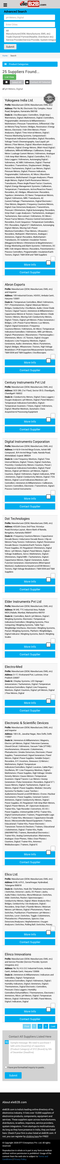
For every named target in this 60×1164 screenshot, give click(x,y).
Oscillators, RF (11, 770)
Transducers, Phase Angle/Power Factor (23, 183)
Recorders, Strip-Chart (15, 906)
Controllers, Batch (22, 616)
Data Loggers (11, 159)
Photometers (18, 334)
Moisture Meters (40, 304)
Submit (10, 46)
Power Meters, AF (20, 805)
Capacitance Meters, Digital (17, 559)
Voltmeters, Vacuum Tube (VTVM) (34, 746)
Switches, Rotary (44, 924)
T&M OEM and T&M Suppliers (33, 254)
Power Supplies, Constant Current (33, 796)
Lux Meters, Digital (41, 168)
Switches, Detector (15, 891)
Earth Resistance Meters (36, 180)
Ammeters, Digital (13, 236)
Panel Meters (47, 399)
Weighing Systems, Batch (32, 633)
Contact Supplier (30, 272)
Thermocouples (46, 334)
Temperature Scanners (15, 405)
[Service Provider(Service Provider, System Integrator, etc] (30, 39)
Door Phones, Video (23, 838)
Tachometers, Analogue (43, 212)
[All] (30, 30)
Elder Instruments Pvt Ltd (23, 601)
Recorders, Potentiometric (42, 248)
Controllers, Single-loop (38, 114)
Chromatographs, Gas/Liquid (32, 141)
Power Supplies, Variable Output (34, 758)
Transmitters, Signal (44, 485)
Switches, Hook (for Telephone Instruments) (34, 888)
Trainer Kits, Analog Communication (21, 835)
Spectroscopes (35, 897)
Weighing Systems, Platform (25, 630)
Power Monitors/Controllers (21, 229)
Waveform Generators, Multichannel (27, 176)
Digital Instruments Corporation (27, 441)
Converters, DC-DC (39, 808)
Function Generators (14, 562)
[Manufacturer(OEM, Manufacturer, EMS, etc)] (30, 33)
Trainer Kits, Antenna (31, 841)
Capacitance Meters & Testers (19, 313)
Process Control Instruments (39, 218)
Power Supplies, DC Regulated (18, 547)
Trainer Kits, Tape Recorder (17, 808)
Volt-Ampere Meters (19, 248)
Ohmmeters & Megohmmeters (38, 242)
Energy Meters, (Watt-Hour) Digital (38, 147)
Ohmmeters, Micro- (13, 337)
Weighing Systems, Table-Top (29, 624)
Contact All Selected (40, 82)
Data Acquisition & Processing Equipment (25, 410)
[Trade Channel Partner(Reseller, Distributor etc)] (30, 36)
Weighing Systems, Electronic (18, 618)
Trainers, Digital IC (29, 844)
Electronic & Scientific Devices (26, 723)
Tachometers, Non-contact (17, 216)
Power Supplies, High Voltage (30, 773)
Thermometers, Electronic (41, 992)
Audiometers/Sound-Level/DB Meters (32, 565)
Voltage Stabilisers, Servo (16, 553)
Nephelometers (32, 921)
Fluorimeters (32, 912)
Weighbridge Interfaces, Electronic (20, 627)
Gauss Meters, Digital (15, 784)
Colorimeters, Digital (15, 829)
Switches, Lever (12, 915)
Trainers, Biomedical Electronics (33, 832)
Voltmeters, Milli (19, 198)
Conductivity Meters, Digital (27, 396)
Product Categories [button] (18, 64)
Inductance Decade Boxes (32, 539)
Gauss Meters (40, 313)
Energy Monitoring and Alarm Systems (22, 245)
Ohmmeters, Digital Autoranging (29, 210)
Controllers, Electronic (23, 485)
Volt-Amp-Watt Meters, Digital (19, 156)
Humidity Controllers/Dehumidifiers (20, 991)
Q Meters (43, 761)
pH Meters (31, 319)
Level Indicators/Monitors (31, 479)
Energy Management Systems (26, 186)
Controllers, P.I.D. (42, 156)
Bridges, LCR (10, 322)
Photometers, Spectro (29, 918)
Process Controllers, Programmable (21, 251)
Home (5, 55)
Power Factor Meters (14, 218)
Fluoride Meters (34, 906)
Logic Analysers (23, 212)
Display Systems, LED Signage (28, 681)
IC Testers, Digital (32, 337)
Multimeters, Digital (33, 117)
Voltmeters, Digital (32, 162)
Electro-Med (13, 666)
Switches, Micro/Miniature (29, 894)
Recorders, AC (11, 192)
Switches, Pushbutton (15, 912)
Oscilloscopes (20, 114)
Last (53, 1026)
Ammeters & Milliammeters (32, 120)
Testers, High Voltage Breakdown (20, 568)
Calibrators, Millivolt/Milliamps (18, 150)
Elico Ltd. (11, 874)
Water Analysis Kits (41, 900)
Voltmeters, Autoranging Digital (33, 159)
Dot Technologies (17, 518)
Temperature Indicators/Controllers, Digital (24, 138)
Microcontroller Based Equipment (27, 820)
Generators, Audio (13, 343)
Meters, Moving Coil (21, 227)
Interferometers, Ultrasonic (17, 749)
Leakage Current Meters (23, 153)
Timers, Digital (18, 319)
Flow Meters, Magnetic (15, 204)
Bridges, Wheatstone (28, 192)
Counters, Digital (12, 473)
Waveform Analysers (42, 144)
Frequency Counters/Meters (27, 536)
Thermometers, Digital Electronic (36, 201)
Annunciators (11, 684)
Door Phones (40, 838)
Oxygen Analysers (37, 177)
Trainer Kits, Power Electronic (30, 823)
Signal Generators (20, 325)
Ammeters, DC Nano (24, 195)
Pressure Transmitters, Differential (33, 123)
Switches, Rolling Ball (25, 924)
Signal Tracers (19, 310)
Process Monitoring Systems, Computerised (25, 135)
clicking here (32, 1136)
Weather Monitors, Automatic (25, 408)
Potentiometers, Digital (20, 304)
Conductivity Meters (24, 464)
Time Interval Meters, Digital (35, 132)
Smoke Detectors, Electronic (32, 752)
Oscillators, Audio (34, 307)
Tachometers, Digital (21, 168)
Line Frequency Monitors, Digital (30, 340)
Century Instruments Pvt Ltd (25, 382)
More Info (30, 264)
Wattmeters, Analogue (36, 233)
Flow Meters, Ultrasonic (36, 230)
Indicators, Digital (20, 1001)
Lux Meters (34, 778)
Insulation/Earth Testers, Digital (34, 544)
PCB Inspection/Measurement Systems (34, 349)
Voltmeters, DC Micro (40, 216)
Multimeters (10, 123)
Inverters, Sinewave (29, 761)
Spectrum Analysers (39, 805)
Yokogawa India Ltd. (19, 100)
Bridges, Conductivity (14, 307)
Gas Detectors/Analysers (24, 207)
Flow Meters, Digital (22, 144)
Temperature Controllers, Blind (28, 302)
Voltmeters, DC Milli (29, 998)
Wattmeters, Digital (14, 117)
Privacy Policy (20, 1159)
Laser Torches (30, 790)
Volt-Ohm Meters (31, 129)
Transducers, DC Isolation (16, 239)
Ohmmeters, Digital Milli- (16, 556)
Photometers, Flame (40, 909)
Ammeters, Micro (30, 343)
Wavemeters (31, 334)
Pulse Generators (46, 319)
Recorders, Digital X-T (19, 225)
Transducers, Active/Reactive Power (35, 189)
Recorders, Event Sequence (17, 221)
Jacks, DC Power (32, 891)
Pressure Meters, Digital (16, 171)
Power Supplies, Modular (31, 787)
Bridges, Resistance (37, 126)
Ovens (44, 793)
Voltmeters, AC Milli (14, 162)
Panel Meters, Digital (39, 550)
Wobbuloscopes (12, 844)
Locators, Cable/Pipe (42, 767)
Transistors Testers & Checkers (19, 826)
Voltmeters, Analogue (45, 153)
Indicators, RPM (47, 473)
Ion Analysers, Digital (35, 903)
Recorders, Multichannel (34, 236)
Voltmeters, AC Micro (29, 174)
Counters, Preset (43, 464)
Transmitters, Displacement (28, 165)
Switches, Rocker (19, 897)
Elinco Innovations (18, 954)
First (26, 1026)
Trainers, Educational (45, 826)
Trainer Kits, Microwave (22, 817)
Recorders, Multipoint (14, 233)
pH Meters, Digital (13, 147)
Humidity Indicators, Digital (17, 983)
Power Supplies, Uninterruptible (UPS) (22, 811)
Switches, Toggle (29, 915)
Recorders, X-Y (11, 761)
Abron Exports (15, 284)
